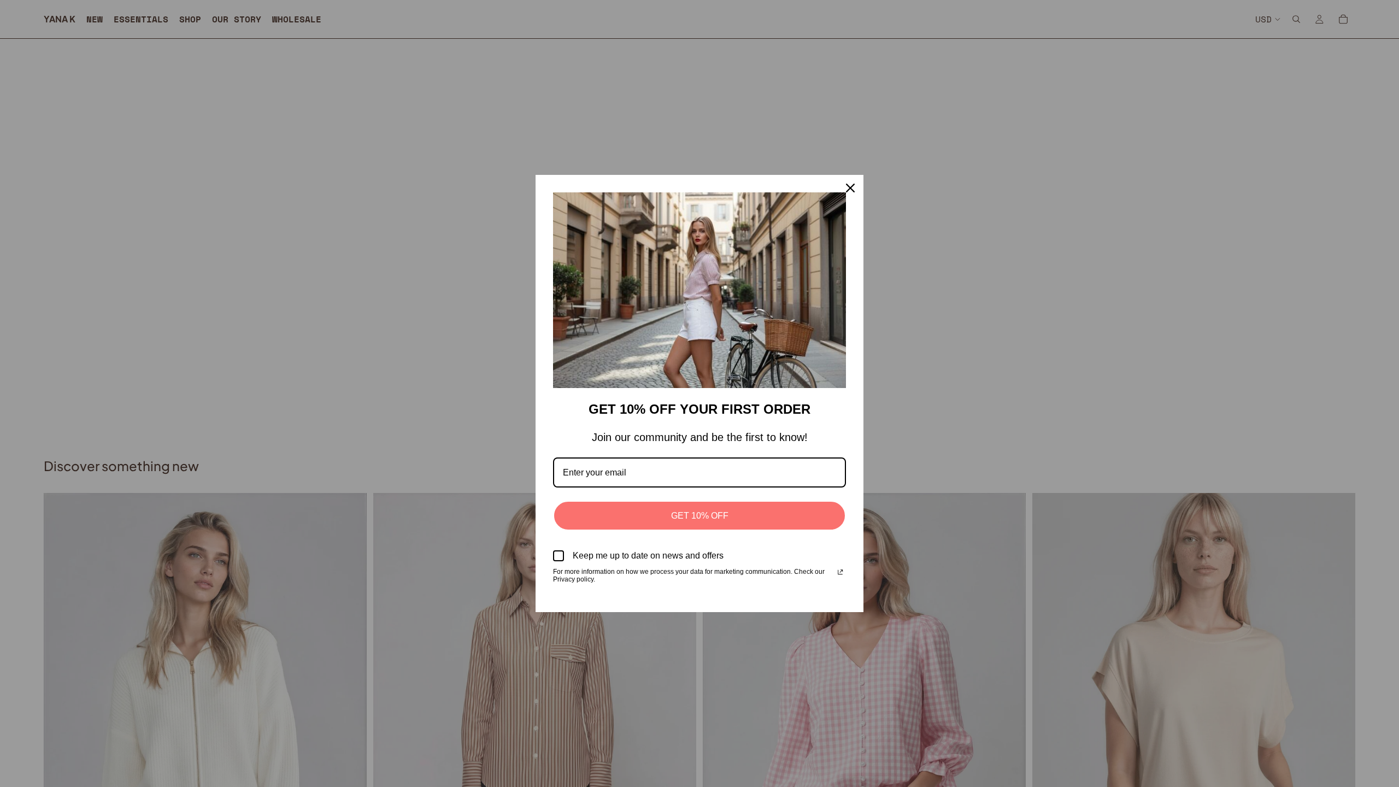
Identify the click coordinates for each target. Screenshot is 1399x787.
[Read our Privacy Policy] (840, 572)
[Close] (850, 188)
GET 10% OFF (699, 515)
